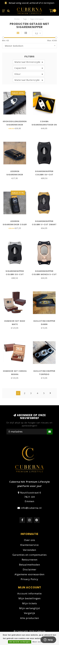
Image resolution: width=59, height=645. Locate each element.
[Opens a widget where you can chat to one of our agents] (48, 640)
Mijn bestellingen (29, 598)
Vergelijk (29, 613)
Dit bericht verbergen (19, 642)
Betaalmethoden (29, 564)
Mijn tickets (29, 603)
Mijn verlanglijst (29, 608)
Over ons (29, 540)
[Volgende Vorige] (50, 393)
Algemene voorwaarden (29, 574)
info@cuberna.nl (31, 507)
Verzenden (29, 550)
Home (17, 19)
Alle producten (29, 618)
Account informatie (29, 593)
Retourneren (29, 559)
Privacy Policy (29, 579)
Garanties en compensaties (29, 554)
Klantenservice (29, 545)
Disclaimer (29, 569)
